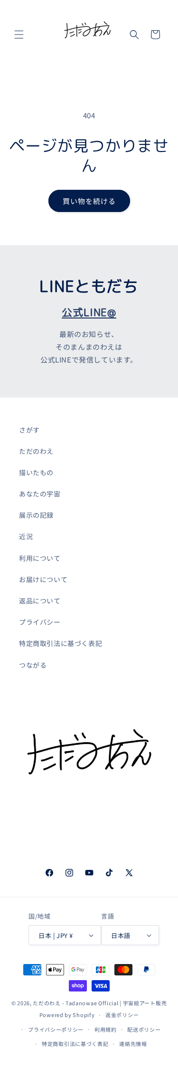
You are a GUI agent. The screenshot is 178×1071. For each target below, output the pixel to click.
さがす (29, 429)
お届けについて (43, 579)
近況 (26, 536)
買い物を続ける (89, 201)
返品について (40, 600)
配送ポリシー (143, 1029)
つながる (33, 665)
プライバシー (40, 622)
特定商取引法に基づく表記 (60, 643)
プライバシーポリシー (56, 1029)
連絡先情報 (133, 1043)
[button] (19, 34)
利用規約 (105, 1029)
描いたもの (36, 472)
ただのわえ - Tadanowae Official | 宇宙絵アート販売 (100, 1003)
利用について (40, 558)
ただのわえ (36, 451)
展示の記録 (36, 515)
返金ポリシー (122, 1014)
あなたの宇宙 (40, 493)
